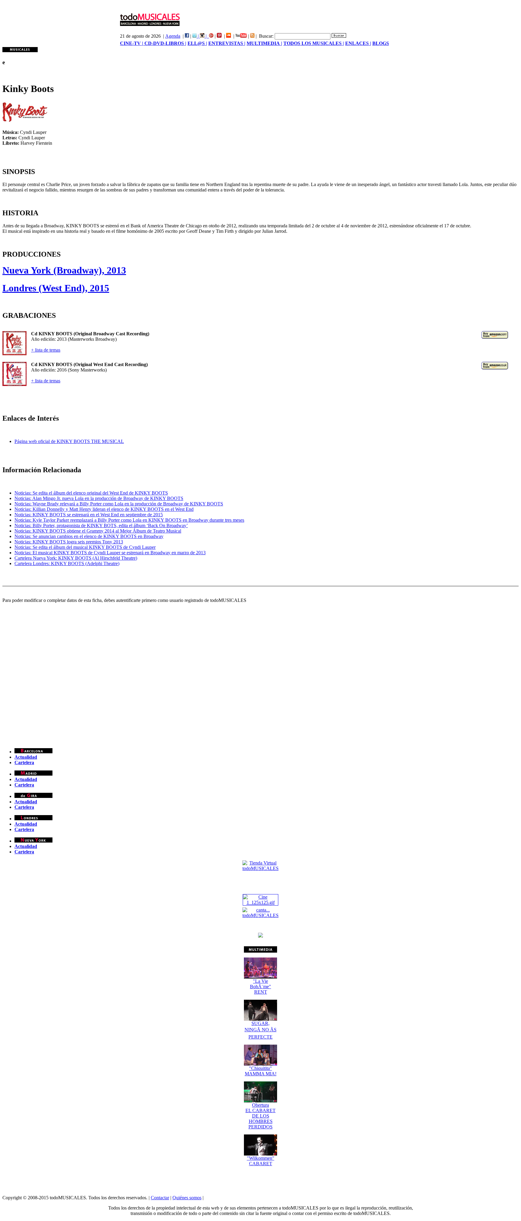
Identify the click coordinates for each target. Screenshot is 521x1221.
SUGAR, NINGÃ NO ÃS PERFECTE (260, 1030)
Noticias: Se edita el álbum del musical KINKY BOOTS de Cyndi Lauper (85, 547)
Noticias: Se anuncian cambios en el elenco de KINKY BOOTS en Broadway (88, 536)
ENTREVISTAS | (226, 43)
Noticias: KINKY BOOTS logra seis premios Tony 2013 (68, 541)
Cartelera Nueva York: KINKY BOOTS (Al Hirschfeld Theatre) (75, 558)
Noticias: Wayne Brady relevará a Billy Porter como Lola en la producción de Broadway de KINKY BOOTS (118, 503)
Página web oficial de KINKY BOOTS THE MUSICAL (69, 441)
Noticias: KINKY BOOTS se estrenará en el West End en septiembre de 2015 (88, 514)
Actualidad (25, 757)
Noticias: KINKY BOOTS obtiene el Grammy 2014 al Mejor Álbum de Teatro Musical (97, 530)
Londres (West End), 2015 (55, 288)
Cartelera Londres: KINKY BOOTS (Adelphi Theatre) (66, 563)
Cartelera (24, 762)
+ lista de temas (45, 350)
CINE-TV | (132, 43)
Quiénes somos (186, 1197)
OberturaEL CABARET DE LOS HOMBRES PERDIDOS (260, 1115)
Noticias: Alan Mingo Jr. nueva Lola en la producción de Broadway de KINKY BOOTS (98, 498)
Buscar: (266, 36)
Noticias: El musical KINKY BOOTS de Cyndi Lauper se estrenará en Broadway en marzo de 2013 (110, 552)
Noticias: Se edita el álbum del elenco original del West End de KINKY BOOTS (91, 492)
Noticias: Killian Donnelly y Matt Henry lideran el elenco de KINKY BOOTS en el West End (104, 509)
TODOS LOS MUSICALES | (313, 43)
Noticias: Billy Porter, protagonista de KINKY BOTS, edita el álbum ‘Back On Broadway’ (101, 525)
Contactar (160, 1197)
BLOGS (380, 43)
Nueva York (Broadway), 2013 (64, 270)
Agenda (172, 36)
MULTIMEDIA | (264, 43)
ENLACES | (358, 43)
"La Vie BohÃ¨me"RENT (260, 987)
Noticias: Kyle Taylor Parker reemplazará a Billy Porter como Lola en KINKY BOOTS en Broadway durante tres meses (129, 520)
